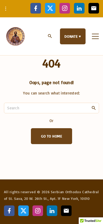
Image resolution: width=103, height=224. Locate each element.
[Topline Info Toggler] (6, 8)
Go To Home (51, 136)
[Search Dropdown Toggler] (50, 36)
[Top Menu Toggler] (95, 36)
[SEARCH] (93, 108)
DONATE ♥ (72, 36)
